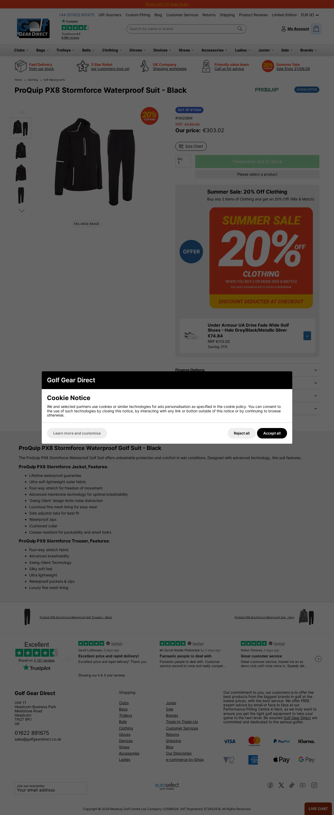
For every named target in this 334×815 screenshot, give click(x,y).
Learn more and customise (77, 433)
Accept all (272, 433)
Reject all (242, 433)
